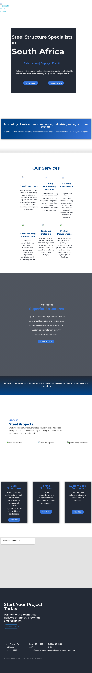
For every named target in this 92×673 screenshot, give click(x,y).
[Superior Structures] (5, 8)
